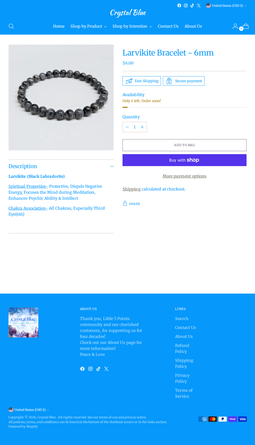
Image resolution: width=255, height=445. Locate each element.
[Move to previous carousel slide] (231, 276)
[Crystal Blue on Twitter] (198, 5)
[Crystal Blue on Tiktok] (192, 5)
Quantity (131, 116)
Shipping (132, 189)
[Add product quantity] (142, 127)
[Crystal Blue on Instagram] (186, 5)
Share (134, 204)
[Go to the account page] (233, 26)
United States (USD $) (227, 5)
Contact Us (185, 327)
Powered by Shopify (23, 426)
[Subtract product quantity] (127, 127)
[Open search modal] (11, 26)
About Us (184, 336)
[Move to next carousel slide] (242, 276)
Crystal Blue (47, 417)
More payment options (185, 176)
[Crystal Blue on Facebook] (179, 5)
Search (181, 318)
